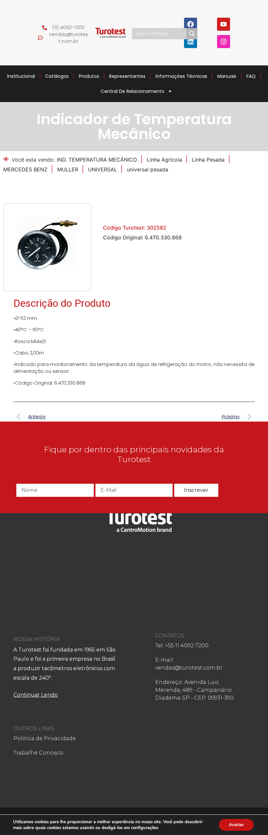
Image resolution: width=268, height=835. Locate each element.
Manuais (226, 76)
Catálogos (57, 76)
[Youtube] (223, 24)
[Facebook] (190, 24)
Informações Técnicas (181, 76)
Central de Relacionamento (132, 91)
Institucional (21, 76)
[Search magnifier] (191, 33)
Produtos (89, 76)
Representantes (127, 76)
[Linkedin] (190, 41)
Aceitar (236, 825)
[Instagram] (223, 41)
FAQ (251, 76)
